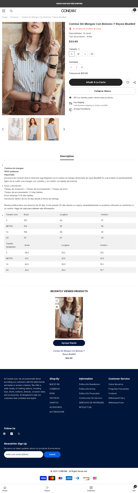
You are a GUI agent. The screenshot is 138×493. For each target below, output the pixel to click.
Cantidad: (73, 62)
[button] (3, 129)
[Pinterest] (4, 434)
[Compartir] (133, 82)
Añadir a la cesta (96, 82)
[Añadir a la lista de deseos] (56, 300)
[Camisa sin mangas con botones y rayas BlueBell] (69, 318)
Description (67, 156)
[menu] (3, 10)
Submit (52, 454)
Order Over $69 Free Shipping (69, 4)
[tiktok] (12, 434)
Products (15, 17)
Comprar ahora (102, 91)
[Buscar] (11, 11)
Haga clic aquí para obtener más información (34, 208)
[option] (33, 68)
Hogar (5, 17)
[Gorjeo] (19, 434)
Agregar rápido (69, 343)
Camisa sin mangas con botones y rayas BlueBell (69, 352)
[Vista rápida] (56, 306)
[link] (128, 82)
